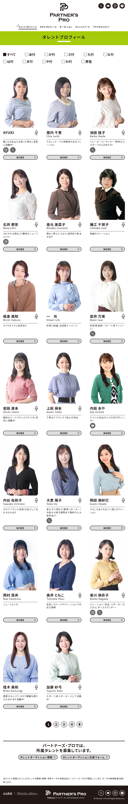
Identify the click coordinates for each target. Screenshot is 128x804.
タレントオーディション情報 (36, 757)
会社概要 (7, 793)
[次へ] (79, 724)
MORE (21, 157)
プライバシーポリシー (27, 793)
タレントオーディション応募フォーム (84, 757)
